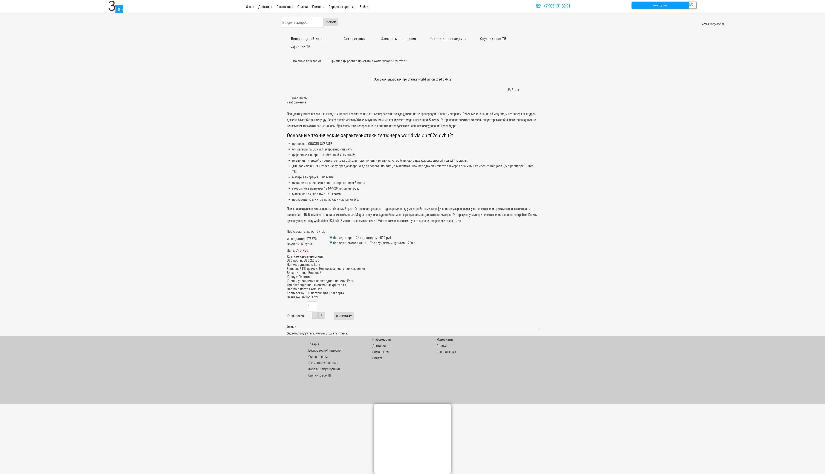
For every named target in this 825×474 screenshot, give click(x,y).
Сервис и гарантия (341, 7)
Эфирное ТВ (300, 47)
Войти (364, 7)
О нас (250, 7)
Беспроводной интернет (310, 39)
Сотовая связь (356, 39)
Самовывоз (285, 7)
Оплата (302, 7)
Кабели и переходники (448, 39)
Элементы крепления (398, 39)
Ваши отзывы (446, 352)
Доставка (265, 7)
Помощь (318, 7)
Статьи (442, 346)
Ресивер (332, 120)
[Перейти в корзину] (692, 5)
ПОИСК (331, 22)
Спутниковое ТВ (493, 39)
